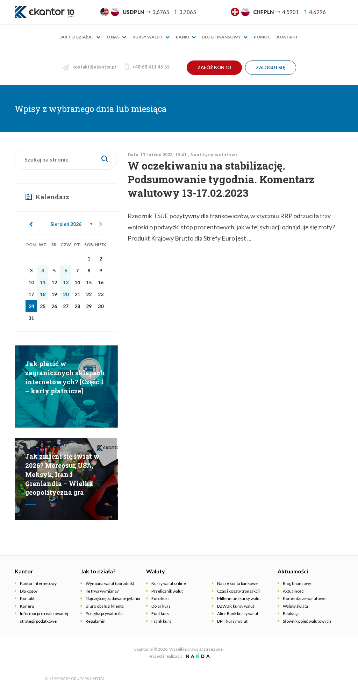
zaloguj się (270, 67)
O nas (113, 37)
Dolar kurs (161, 606)
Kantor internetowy (38, 583)
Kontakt (287, 37)
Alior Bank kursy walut (237, 613)
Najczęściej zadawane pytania (113, 598)
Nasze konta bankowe (237, 583)
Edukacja (291, 613)
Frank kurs (161, 621)
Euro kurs (160, 598)
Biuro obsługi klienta (105, 606)
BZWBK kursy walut (235, 606)
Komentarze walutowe (304, 598)
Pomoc (262, 37)
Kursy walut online (168, 583)
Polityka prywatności (104, 613)
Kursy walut (148, 37)
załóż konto (214, 67)
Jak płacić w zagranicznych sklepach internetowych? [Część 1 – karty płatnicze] (65, 377)
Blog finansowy (222, 37)
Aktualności (294, 591)
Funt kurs (160, 613)
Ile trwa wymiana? (102, 591)
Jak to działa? (77, 37)
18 (42, 294)
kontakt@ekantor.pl (94, 67)
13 (66, 282)
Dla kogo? (28, 591)
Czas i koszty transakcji (238, 591)
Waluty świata (295, 606)
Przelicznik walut (167, 591)
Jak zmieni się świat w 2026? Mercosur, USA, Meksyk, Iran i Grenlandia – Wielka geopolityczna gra (62, 474)
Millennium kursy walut (239, 598)
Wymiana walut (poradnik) (110, 583)
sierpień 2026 (65, 224)
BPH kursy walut (232, 621)
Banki (183, 37)
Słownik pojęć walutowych (307, 621)
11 (42, 282)
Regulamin (96, 621)
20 (66, 294)
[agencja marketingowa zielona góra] (197, 656)
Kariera (27, 606)
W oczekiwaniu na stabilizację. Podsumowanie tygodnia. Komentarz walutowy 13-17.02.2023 (221, 179)
